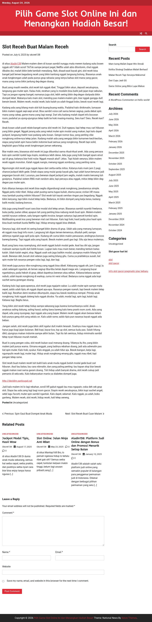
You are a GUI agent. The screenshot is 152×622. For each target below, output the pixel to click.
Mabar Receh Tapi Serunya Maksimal (127, 75)
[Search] (146, 33)
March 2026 (114, 136)
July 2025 (113, 180)
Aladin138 (15, 63)
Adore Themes (129, 618)
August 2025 (115, 174)
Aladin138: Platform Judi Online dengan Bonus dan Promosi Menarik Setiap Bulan (87, 443)
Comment (8, 512)
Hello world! (144, 100)
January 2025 (115, 213)
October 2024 (115, 230)
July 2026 (113, 114)
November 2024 (116, 225)
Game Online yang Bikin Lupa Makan (127, 86)
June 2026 (114, 119)
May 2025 (113, 191)
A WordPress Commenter (121, 100)
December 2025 (116, 152)
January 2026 (115, 147)
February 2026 (115, 141)
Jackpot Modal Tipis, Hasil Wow (15, 440)
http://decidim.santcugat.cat (17, 380)
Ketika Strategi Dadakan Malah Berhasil (128, 69)
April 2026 (114, 130)
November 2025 (116, 158)
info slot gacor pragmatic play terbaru (128, 271)
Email (59, 552)
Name (6, 552)
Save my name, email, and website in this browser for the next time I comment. (48, 580)
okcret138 (35, 54)
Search (112, 44)
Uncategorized (20, 402)
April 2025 (114, 197)
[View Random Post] (141, 33)
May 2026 (113, 125)
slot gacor (114, 263)
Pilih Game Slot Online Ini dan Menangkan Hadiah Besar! (76, 18)
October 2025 (115, 163)
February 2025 (115, 208)
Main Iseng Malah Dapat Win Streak (126, 64)
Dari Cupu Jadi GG (118, 80)
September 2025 (117, 169)
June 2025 (114, 186)
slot (111, 259)
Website (6, 566)
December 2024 (116, 219)
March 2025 (114, 202)
